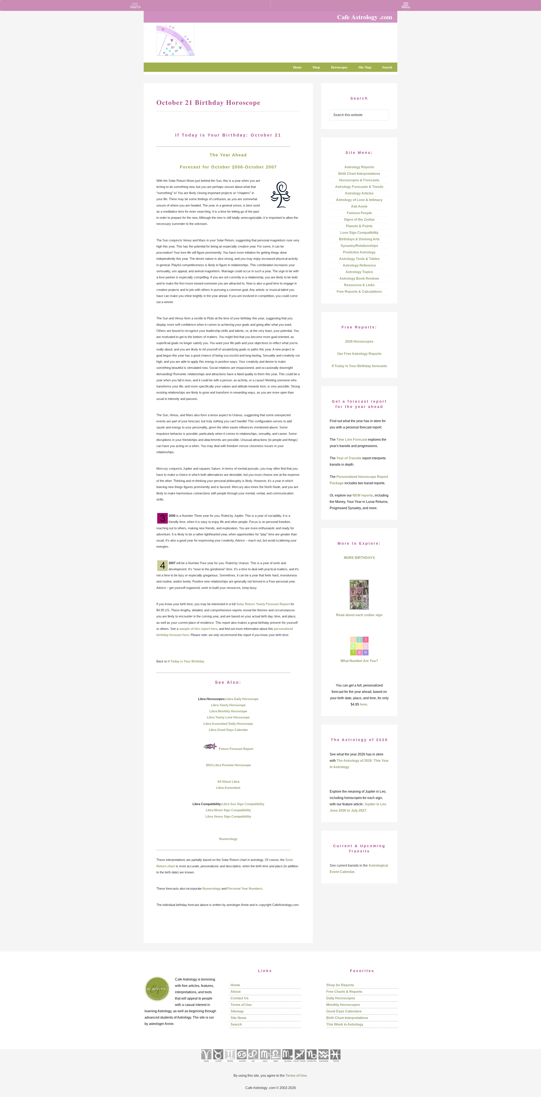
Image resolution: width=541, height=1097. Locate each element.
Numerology (228, 839)
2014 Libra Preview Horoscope (228, 765)
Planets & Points (359, 226)
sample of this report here (198, 629)
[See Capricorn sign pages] (311, 1063)
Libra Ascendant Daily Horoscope (228, 723)
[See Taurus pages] (217, 1063)
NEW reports (362, 495)
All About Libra (228, 781)
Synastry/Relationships (359, 246)
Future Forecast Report (236, 749)
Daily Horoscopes (340, 998)
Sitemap (237, 1011)
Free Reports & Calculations (359, 291)
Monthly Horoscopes (343, 1005)
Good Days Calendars (344, 1011)
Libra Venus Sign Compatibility (228, 816)
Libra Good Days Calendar (228, 730)
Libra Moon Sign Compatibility (228, 810)
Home (235, 985)
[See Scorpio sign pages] (287, 1063)
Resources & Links (359, 285)
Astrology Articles (359, 193)
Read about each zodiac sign (359, 615)
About (235, 991)
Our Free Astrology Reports (359, 354)
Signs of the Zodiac (359, 219)
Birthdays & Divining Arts (359, 239)
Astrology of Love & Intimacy (359, 200)
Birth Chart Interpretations (359, 173)
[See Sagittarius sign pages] (300, 1063)
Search (236, 1024)
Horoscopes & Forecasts (359, 180)
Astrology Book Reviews (359, 278)
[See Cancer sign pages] (241, 1063)
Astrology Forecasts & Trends (359, 187)
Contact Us (240, 998)
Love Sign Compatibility (359, 232)
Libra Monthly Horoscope (228, 711)
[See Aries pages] (206, 1063)
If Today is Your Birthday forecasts (359, 366)
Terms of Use (241, 1005)
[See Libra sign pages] (275, 1063)
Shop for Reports (340, 985)
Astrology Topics (359, 272)
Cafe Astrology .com (188, 39)
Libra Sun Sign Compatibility (243, 804)
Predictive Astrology (359, 252)
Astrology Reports (359, 167)
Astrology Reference (359, 265)
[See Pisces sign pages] (335, 1063)
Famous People (359, 213)
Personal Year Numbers (244, 888)
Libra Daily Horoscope (241, 699)
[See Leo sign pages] (253, 1063)
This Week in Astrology (344, 1024)
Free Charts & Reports (344, 991)
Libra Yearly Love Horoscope (228, 717)
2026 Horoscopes (359, 341)
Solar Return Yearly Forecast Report (263, 604)
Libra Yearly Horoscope (228, 705)
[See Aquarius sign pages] (323, 1063)
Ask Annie (359, 206)
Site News (238, 1018)
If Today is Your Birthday (186, 661)
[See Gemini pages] (229, 1063)
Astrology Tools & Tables (359, 259)
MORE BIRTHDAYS (359, 557)
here (363, 704)
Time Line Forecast (351, 439)
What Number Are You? (359, 661)
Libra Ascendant (228, 787)
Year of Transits (348, 458)
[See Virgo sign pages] (264, 1063)
